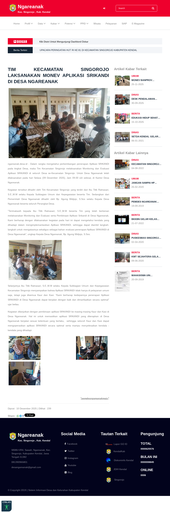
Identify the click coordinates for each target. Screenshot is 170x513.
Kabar (54, 23)
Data (40, 23)
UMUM (135, 76)
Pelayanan (111, 23)
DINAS (135, 95)
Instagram (73, 458)
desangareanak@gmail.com (26, 467)
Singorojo (118, 479)
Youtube (72, 465)
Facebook (72, 444)
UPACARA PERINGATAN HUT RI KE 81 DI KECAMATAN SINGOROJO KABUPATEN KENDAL (88, 50)
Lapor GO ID (120, 444)
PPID (83, 23)
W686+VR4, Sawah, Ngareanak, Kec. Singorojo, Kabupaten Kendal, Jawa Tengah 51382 (31, 453)
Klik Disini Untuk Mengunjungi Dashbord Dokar (63, 41)
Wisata (97, 23)
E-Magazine (138, 23)
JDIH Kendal (119, 469)
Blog (70, 472)
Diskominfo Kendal (122, 460)
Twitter (71, 451)
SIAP (124, 23)
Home (16, 23)
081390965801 (19, 462)
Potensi (69, 23)
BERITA (135, 113)
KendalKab (118, 451)
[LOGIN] (104, 8)
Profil (27, 23)
